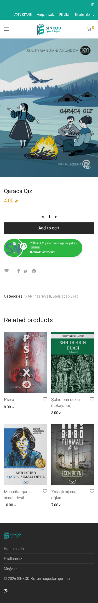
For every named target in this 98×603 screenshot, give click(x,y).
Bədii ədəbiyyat (65, 296)
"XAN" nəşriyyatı (37, 296)
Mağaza (11, 569)
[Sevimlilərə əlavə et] (8, 270)
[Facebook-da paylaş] (18, 271)
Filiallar (64, 15)
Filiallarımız (13, 559)
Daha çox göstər (15, 407)
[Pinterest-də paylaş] (34, 271)
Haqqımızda (46, 15)
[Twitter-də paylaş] (26, 271)
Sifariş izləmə (84, 15)
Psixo (9, 399)
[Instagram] (92, 5)
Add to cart (49, 228)
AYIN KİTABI (23, 15)
